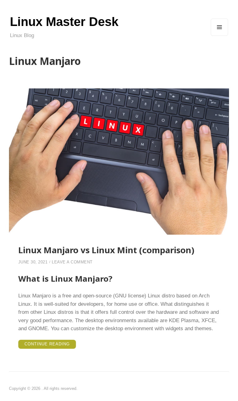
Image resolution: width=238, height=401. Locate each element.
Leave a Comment (72, 262)
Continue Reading (50, 345)
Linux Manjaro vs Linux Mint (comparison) (106, 250)
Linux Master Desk (64, 22)
